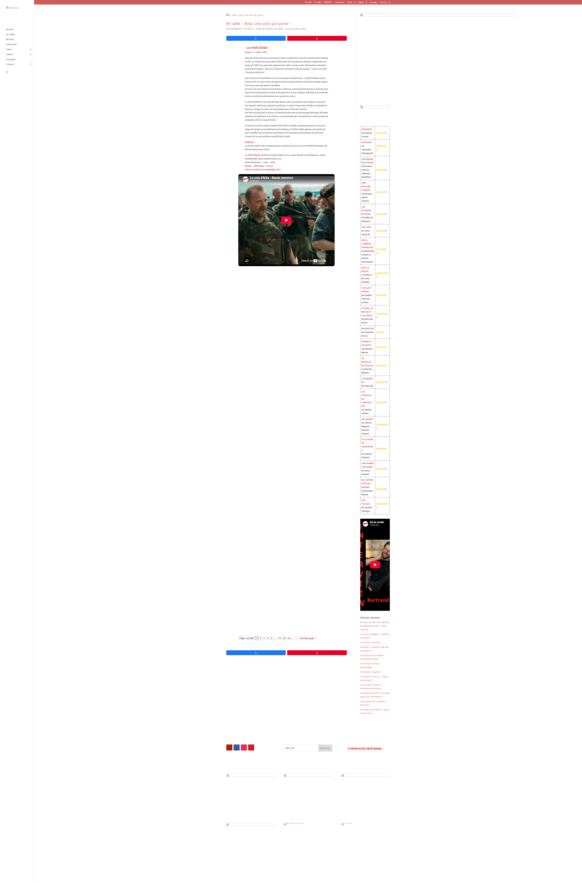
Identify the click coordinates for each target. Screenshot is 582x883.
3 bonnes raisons (264, 28)
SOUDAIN (366, 142)
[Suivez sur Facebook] (237, 747)
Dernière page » (307, 638)
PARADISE (366, 129)
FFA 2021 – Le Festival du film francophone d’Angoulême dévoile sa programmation (282, 329)
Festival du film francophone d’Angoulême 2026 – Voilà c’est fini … (281, 507)
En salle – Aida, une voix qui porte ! (258, 23)
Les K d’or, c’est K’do (253, 599)
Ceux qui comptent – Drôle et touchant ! (265, 553)
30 (289, 638)
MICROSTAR (367, 328)
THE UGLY (366, 227)
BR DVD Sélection (261, 558)
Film (297, 28)
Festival (255, 335)
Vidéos (361, 2)
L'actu (303, 28)
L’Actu (350, 2)
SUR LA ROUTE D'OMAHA (366, 271)
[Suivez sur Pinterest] (251, 747)
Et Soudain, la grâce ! (370, 671)
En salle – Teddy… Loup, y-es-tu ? (261, 376)
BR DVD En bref (260, 604)
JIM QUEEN (367, 419)
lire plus (245, 303)
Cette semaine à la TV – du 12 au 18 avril (266, 465)
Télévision (268, 423)
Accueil (308, 2)
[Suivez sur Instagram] (244, 747)
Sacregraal (235, 28)
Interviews (340, 2)
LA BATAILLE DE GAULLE (367, 362)
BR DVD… (328, 2)
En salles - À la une (284, 28)
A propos (373, 2)
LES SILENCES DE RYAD (366, 210)
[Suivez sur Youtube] (229, 747)
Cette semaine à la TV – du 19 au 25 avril (266, 418)
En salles (318, 2)
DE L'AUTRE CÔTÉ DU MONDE (367, 483)
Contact (383, 2)
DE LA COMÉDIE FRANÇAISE (367, 244)
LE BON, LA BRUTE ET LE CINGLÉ (367, 312)
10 (279, 638)
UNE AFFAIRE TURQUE (365, 186)
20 (284, 638)
